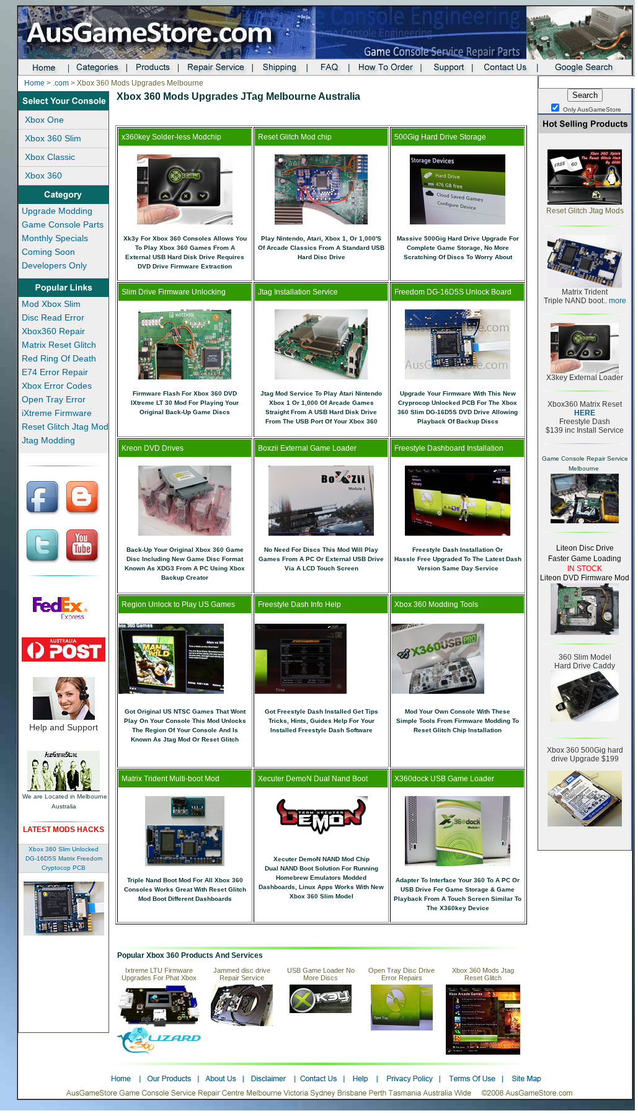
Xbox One (44, 120)
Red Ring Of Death (59, 358)
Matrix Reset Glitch (59, 345)
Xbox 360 (43, 175)
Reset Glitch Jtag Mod (65, 427)
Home (34, 83)
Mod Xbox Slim (51, 304)
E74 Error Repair (55, 372)
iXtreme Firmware (57, 413)
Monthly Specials (55, 238)
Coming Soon (48, 252)
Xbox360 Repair (53, 331)
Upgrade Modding (57, 211)
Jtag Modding (48, 440)
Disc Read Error (53, 317)
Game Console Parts (63, 224)
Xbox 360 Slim (53, 138)
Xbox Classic (50, 157)
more (616, 300)
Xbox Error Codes (57, 386)
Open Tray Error (54, 399)
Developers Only (54, 265)
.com (61, 83)
